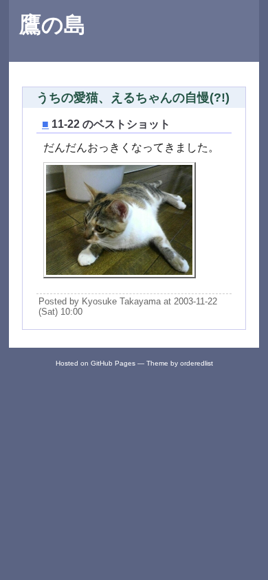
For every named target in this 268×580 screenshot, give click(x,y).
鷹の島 (52, 24)
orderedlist (196, 363)
